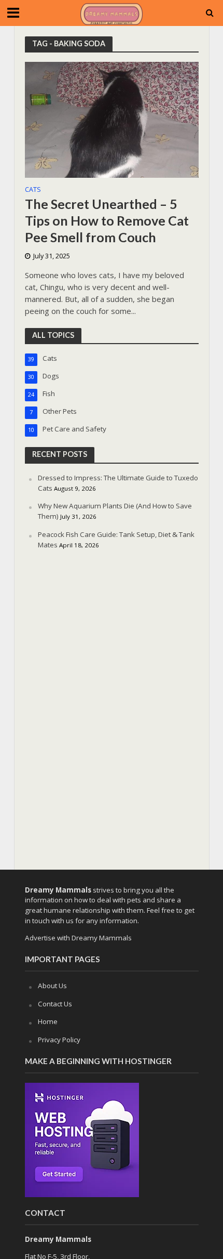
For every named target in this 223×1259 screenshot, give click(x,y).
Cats (33, 190)
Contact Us (55, 1003)
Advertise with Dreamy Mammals (78, 937)
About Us (52, 985)
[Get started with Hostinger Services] (82, 1139)
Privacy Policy (59, 1039)
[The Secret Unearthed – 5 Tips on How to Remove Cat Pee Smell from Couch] (112, 119)
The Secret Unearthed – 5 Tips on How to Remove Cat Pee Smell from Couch (107, 220)
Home (48, 1021)
